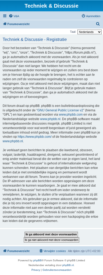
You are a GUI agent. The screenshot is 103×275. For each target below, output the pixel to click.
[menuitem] (14, 16)
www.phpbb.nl (50, 119)
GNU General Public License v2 (60, 110)
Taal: (73, 31)
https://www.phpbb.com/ (35, 137)
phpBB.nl (68, 265)
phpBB (37, 260)
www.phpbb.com (71, 114)
